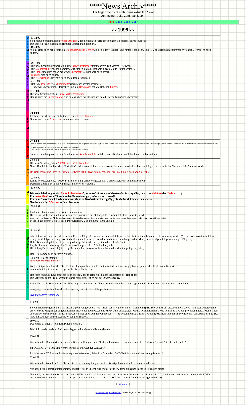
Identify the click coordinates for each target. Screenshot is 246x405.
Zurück (123, 384)
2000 (119, 22)
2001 (127, 22)
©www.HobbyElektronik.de (108, 392)
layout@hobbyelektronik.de (44, 294)
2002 (135, 22)
